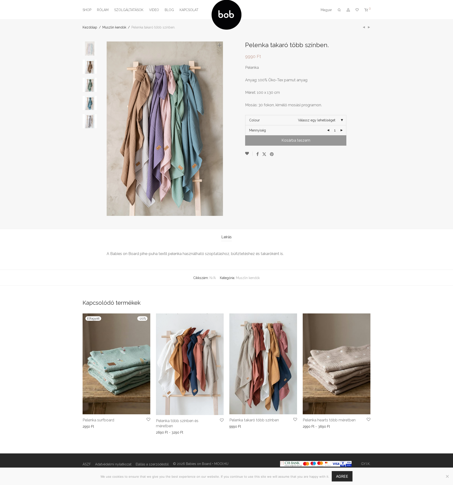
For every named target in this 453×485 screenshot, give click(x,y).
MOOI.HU (221, 464)
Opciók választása (95, 426)
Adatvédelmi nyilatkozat (113, 464)
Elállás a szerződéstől (152, 464)
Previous (109, 129)
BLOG (169, 10)
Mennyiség (257, 130)
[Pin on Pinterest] (272, 154)
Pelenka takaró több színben (254, 420)
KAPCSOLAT (189, 10)
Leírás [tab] (226, 237)
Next (220, 129)
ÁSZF (87, 464)
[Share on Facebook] (257, 154)
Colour (254, 120)
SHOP (87, 10)
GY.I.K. (365, 464)
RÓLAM (103, 10)
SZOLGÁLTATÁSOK (128, 10)
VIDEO (154, 10)
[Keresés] (339, 10)
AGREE (342, 476)
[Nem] (447, 476)
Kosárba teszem (295, 140)
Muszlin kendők (114, 27)
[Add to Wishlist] (249, 154)
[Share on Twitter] (264, 154)
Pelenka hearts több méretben (329, 420)
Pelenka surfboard (98, 420)
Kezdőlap (90, 27)
